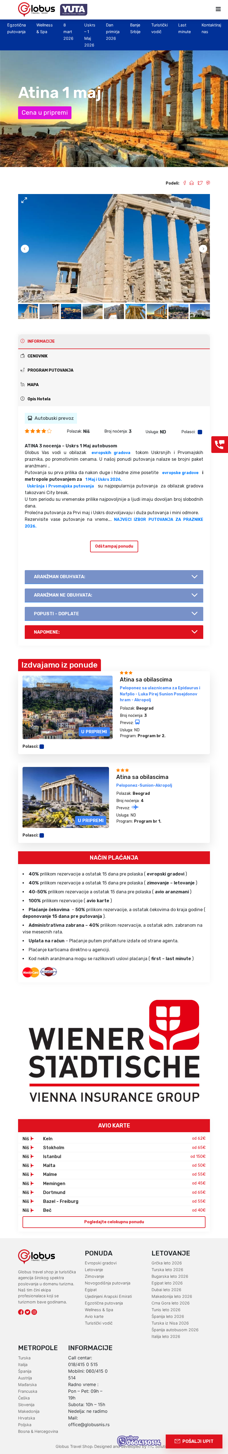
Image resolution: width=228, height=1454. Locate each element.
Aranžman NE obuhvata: (63, 595)
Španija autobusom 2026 (175, 1329)
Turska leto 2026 (167, 1269)
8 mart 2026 (68, 32)
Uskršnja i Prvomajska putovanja (60, 486)
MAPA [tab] (32, 384)
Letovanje (94, 1269)
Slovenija (26, 1404)
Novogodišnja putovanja (107, 1283)
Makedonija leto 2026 (172, 1296)
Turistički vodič (99, 1323)
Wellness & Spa (99, 1309)
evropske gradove (180, 472)
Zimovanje (94, 1276)
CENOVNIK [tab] (37, 356)
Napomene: (47, 632)
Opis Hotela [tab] (39, 399)
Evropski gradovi (101, 1263)
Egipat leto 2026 (167, 1283)
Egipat (91, 1289)
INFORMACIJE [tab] (41, 341)
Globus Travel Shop (74, 1446)
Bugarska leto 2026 (170, 1276)
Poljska (24, 1424)
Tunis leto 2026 (166, 1309)
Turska (24, 1357)
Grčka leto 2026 (167, 1263)
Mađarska (27, 1384)
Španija (24, 1371)
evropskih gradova (110, 452)
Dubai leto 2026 (166, 1289)
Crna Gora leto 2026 (171, 1303)
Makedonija (28, 1411)
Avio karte (94, 1316)
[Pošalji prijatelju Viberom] (206, 183)
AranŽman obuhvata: (59, 576)
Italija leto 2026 (166, 1336)
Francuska (27, 1391)
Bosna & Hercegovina (38, 1431)
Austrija (25, 1377)
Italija (23, 1364)
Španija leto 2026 (168, 1316)
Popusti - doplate (56, 613)
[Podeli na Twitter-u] (198, 183)
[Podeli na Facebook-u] (182, 183)
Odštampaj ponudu (114, 546)
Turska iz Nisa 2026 (170, 1323)
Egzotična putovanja (104, 1303)
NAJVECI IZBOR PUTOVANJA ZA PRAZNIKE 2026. (114, 523)
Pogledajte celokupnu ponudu (114, 1222)
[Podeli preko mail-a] (190, 183)
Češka (24, 1398)
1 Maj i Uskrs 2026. (103, 479)
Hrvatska (26, 1418)
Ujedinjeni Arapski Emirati (108, 1296)
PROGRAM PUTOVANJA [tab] (50, 370)
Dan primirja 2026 (113, 32)
